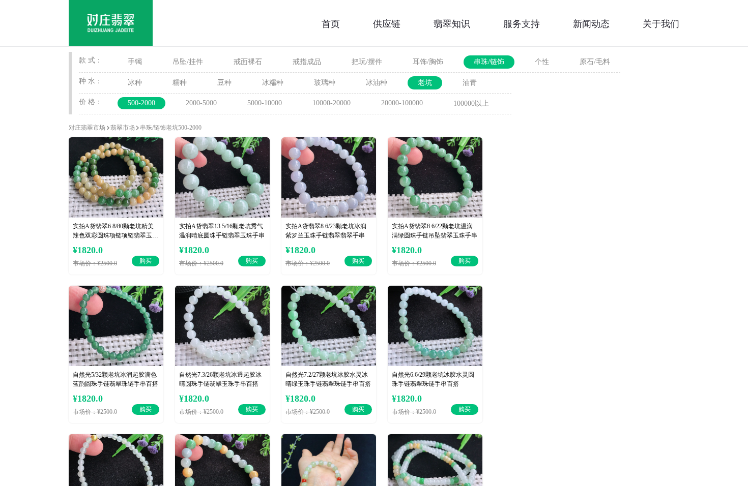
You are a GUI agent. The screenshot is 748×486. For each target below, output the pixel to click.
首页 (331, 22)
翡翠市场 (122, 127)
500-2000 (141, 103)
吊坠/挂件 (187, 62)
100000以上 (471, 103)
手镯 (135, 62)
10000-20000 (331, 103)
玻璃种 (324, 82)
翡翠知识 (452, 22)
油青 (470, 82)
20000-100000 (402, 103)
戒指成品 (307, 62)
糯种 (179, 82)
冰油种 (376, 82)
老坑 (425, 82)
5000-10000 (264, 103)
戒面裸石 (248, 62)
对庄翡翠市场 (87, 127)
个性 (542, 62)
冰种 (135, 82)
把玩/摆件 (367, 62)
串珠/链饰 (489, 62)
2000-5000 (201, 103)
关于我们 (661, 22)
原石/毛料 (595, 62)
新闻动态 (591, 22)
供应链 (386, 22)
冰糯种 (272, 82)
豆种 (224, 82)
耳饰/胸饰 (428, 62)
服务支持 (521, 22)
